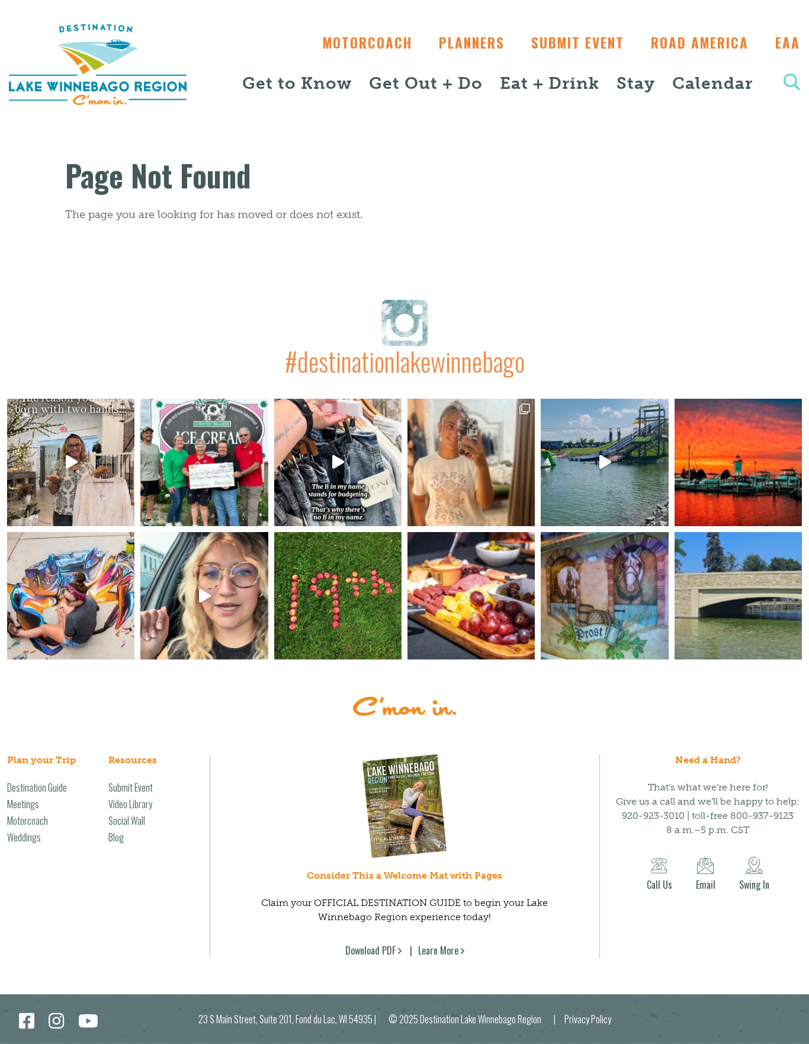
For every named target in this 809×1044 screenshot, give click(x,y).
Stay (636, 83)
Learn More (438, 950)
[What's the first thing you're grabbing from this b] (471, 595)
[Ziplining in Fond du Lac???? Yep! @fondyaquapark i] (604, 462)
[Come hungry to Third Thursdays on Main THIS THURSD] (204, 595)
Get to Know (297, 83)
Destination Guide (37, 787)
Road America (700, 43)
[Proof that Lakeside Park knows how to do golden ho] (738, 462)
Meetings (23, 804)
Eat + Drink (549, 83)
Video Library (130, 804)
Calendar (712, 83)
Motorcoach (367, 43)
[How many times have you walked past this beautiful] (604, 595)
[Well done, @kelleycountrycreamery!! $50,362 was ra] (204, 462)
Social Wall (126, 821)
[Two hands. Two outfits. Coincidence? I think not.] (70, 462)
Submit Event (577, 43)
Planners (472, 43)
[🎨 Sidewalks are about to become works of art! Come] (70, 595)
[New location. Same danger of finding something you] (471, 462)
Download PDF (370, 950)
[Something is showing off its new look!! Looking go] (738, 595)
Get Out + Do (426, 83)
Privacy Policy (587, 1019)
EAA (787, 43)
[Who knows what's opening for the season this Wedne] (338, 595)
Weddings (24, 837)
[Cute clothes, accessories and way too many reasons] (338, 462)
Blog (116, 837)
